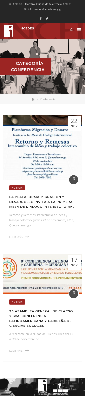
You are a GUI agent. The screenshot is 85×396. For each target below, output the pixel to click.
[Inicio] (34, 99)
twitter (46, 18)
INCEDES (27, 28)
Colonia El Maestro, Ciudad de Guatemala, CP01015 (43, 4)
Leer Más (16, 236)
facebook (40, 18)
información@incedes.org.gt (44, 9)
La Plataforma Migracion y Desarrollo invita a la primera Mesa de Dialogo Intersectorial (41, 202)
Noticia (17, 187)
